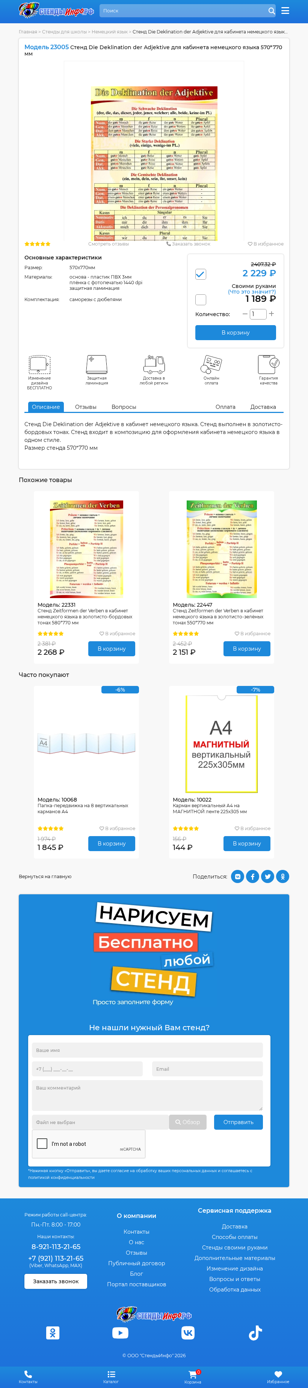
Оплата (226, 407)
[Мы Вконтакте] (187, 1333)
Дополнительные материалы (235, 1258)
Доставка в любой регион (154, 381)
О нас (136, 1242)
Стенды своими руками (235, 1247)
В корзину (112, 648)
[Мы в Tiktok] (255, 1333)
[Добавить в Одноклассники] (282, 876)
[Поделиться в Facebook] (252, 876)
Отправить (238, 1122)
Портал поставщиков (136, 1284)
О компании (136, 1215)
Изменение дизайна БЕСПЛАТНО (39, 383)
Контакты (136, 1231)
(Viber (35, 1265)
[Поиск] (272, 11)
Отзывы (86, 407)
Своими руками (252, 288)
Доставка (263, 407)
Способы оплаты (235, 1237)
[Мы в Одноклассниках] (52, 1333)
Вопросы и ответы (234, 1279)
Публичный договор (136, 1263)
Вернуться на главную (45, 876)
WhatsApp (56, 1265)
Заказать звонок (190, 244)
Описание (46, 407)
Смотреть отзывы (108, 244)
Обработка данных (235, 1289)
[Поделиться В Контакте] (237, 876)
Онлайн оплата (211, 381)
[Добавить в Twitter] (267, 876)
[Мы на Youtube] (120, 1333)
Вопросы (124, 407)
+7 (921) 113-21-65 (55, 1258)
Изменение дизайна (235, 1268)
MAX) (76, 1265)
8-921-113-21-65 (56, 1247)
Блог (136, 1273)
